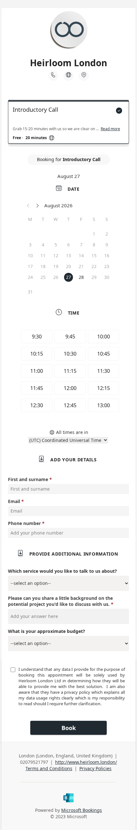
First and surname (28, 479)
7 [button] (81, 245)
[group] (68, 372)
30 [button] (106, 277)
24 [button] (30, 277)
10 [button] (30, 255)
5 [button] (55, 245)
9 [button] (106, 245)
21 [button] (81, 266)
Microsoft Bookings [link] (81, 810)
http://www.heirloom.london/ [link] (86, 762)
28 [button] (81, 277)
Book (68, 728)
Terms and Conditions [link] (48, 768)
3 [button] (30, 245)
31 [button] (30, 292)
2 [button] (106, 234)
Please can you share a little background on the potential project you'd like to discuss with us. (60, 601)
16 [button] (106, 255)
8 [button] (94, 245)
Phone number (24, 523)
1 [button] (94, 234)
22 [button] (94, 266)
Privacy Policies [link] (95, 768)
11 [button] (43, 255)
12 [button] (55, 255)
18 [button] (43, 266)
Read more (110, 129)
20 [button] (68, 266)
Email (14, 501)
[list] (68, 123)
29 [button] (94, 277)
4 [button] (43, 245)
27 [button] (68, 277)
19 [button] (55, 266)
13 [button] (68, 255)
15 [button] (94, 255)
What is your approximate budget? (46, 631)
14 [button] (81, 255)
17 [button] (30, 266)
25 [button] (43, 277)
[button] (28, 205)
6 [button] (68, 245)
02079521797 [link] (34, 762)
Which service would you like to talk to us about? (62, 571)
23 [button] (106, 266)
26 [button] (55, 277)
